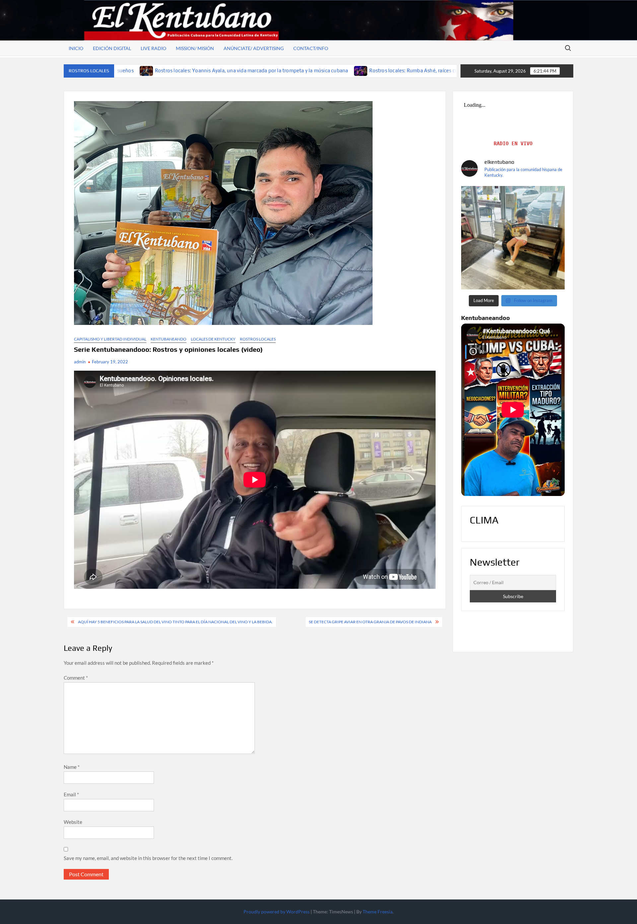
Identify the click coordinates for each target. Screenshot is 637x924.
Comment (76, 678)
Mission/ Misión (195, 48)
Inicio (76, 48)
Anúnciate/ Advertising (254, 48)
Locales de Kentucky (213, 339)
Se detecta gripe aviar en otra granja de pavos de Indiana (370, 621)
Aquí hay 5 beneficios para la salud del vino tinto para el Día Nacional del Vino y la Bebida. (175, 621)
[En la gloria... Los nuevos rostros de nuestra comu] (513, 237)
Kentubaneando (168, 339)
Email (71, 794)
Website (73, 822)
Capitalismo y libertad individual (110, 339)
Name (72, 767)
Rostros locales (258, 339)
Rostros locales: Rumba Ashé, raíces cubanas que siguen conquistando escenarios (366, 70)
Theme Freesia (377, 911)
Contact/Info (310, 48)
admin (80, 361)
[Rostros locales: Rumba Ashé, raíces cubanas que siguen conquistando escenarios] (264, 70)
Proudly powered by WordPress (277, 911)
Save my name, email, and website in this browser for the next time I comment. (148, 858)
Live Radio (153, 48)
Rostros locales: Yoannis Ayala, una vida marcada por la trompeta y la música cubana (154, 70)
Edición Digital (112, 48)
